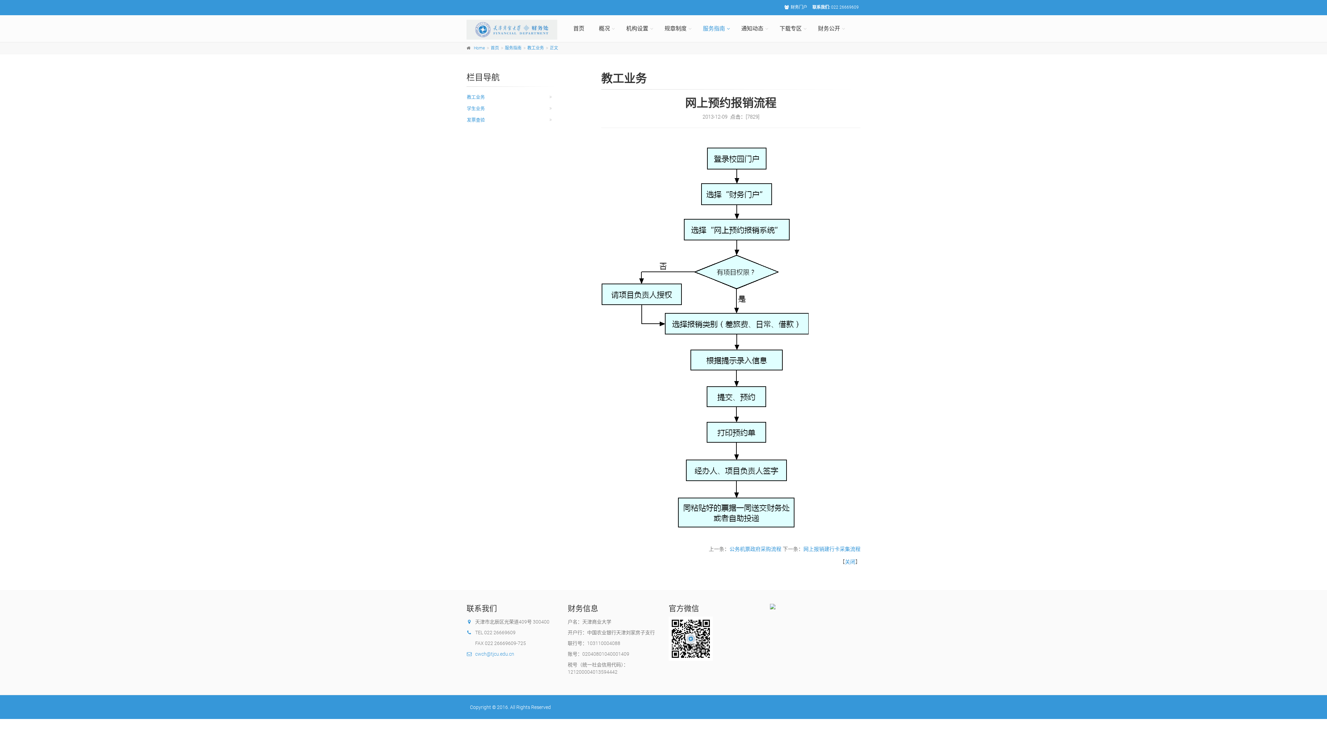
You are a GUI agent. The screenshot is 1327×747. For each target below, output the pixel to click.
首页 (578, 28)
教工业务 (535, 48)
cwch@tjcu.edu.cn (494, 654)
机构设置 (637, 28)
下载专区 (791, 28)
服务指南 (714, 28)
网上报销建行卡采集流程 (831, 549)
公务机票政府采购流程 (755, 549)
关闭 (850, 562)
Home (479, 48)
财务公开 (829, 28)
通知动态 (752, 28)
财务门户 (799, 7)
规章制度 (676, 28)
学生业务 (476, 108)
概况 (604, 28)
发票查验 (476, 119)
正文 (554, 48)
